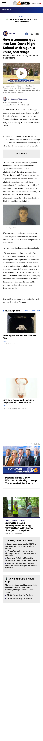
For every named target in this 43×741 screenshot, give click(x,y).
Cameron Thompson (19, 99)
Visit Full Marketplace (32, 310)
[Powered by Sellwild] (37, 444)
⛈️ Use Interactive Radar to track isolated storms (21, 20)
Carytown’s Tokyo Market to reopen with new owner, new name (21, 559)
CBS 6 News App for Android (19, 595)
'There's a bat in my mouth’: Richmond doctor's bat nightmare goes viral (20, 553)
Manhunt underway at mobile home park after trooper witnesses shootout (21, 565)
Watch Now (36, 3)
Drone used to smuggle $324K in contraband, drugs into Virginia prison (20, 546)
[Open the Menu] (4, 3)
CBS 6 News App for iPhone (19, 599)
